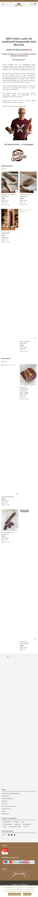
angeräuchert (7, 821)
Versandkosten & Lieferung (9, 806)
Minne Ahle (17, 824)
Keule (22, 821)
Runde (4, 826)
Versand (5, 202)
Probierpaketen (21, 100)
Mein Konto (5, 803)
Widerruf (4, 811)
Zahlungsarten (5, 813)
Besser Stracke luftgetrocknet (5, 232)
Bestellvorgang (5, 796)
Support (4, 869)
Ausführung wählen (16, 191)
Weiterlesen (35, 638)
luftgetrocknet (7, 824)
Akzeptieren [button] (27, 894)
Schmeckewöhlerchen (14, 826)
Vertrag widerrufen (6, 808)
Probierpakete (27, 824)
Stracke (25, 826)
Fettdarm (16, 821)
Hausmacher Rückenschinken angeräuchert (24, 389)
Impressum (5, 801)
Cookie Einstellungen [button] (14, 894)
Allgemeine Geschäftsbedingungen (11, 793)
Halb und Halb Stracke (7, 496)
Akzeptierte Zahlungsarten (10, 857)
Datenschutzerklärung (7, 798)
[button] (3, 4)
